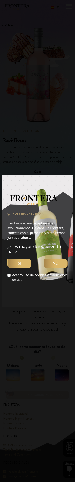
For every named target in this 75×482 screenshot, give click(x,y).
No (55, 263)
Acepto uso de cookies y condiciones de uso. (40, 277)
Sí (19, 263)
